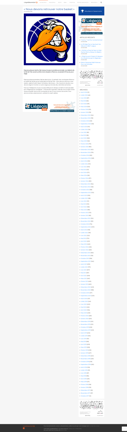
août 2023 (84, 195)
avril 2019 (84, 344)
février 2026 (84, 109)
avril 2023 (84, 207)
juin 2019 (83, 338)
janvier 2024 (84, 181)
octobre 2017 (85, 396)
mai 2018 (83, 376)
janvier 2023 (84, 215)
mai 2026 (83, 101)
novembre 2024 (86, 152)
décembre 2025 (85, 115)
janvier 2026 (84, 112)
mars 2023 (84, 209)
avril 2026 (84, 103)
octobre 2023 (85, 189)
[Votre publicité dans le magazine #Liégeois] (49, 106)
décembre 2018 (85, 356)
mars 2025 (84, 141)
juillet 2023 (84, 198)
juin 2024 (84, 166)
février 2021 (84, 281)
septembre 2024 (86, 158)
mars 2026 (84, 106)
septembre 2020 (86, 295)
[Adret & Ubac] (91, 78)
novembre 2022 (86, 221)
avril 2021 (84, 275)
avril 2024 (84, 172)
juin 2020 (84, 304)
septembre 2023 (86, 192)
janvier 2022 (84, 250)
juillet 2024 (84, 164)
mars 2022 (84, 244)
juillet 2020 (84, 301)
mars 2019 (84, 347)
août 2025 (84, 126)
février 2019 (84, 350)
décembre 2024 (86, 149)
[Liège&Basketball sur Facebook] (24, 428)
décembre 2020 (86, 287)
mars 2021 (84, 278)
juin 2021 (83, 270)
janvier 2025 (84, 146)
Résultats (94, 2)
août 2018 (84, 367)
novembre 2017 (85, 393)
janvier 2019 (84, 353)
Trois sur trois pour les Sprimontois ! (92, 40)
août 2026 (84, 92)
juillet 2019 (84, 336)
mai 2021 (83, 272)
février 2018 (84, 384)
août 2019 (84, 333)
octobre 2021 (85, 258)
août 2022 (84, 230)
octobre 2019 (85, 327)
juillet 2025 (84, 129)
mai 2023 (83, 204)
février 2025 (84, 144)
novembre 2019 (85, 324)
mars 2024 (84, 175)
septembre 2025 (86, 124)
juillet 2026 (84, 95)
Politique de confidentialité (75, 428)
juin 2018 (84, 373)
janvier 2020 (84, 318)
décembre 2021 (85, 252)
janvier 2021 (84, 284)
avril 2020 (84, 310)
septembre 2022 (86, 227)
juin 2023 (84, 201)
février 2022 (84, 247)
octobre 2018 (85, 361)
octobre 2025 (85, 121)
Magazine (52, 2)
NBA (65, 2)
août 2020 (84, 298)
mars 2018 (84, 381)
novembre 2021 (85, 255)
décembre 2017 (85, 390)
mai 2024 (83, 169)
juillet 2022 (84, 232)
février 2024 (84, 178)
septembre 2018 (86, 364)
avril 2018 (84, 378)
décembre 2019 (85, 321)
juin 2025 (84, 132)
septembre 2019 (86, 330)
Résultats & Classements (93, 11)
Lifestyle (72, 2)
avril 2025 (84, 138)
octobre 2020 (85, 293)
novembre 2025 (85, 118)
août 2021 (84, 264)
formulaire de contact (94, 425)
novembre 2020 (86, 290)
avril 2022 (84, 241)
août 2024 (84, 161)
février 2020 (84, 315)
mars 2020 (84, 313)
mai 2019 (83, 341)
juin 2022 (84, 235)
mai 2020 (83, 307)
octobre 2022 (85, 224)
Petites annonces (82, 2)
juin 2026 (84, 98)
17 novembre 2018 (28, 11)
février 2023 (84, 212)
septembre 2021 (86, 261)
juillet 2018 (84, 370)
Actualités (43, 2)
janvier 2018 (84, 387)
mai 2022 (83, 238)
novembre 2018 (85, 358)
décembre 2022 (86, 218)
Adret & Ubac (63, 430)
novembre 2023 (86, 187)
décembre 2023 (86, 184)
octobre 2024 (85, 155)
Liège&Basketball (30, 2)
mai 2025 (83, 135)
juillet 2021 (84, 267)
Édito (60, 2)
